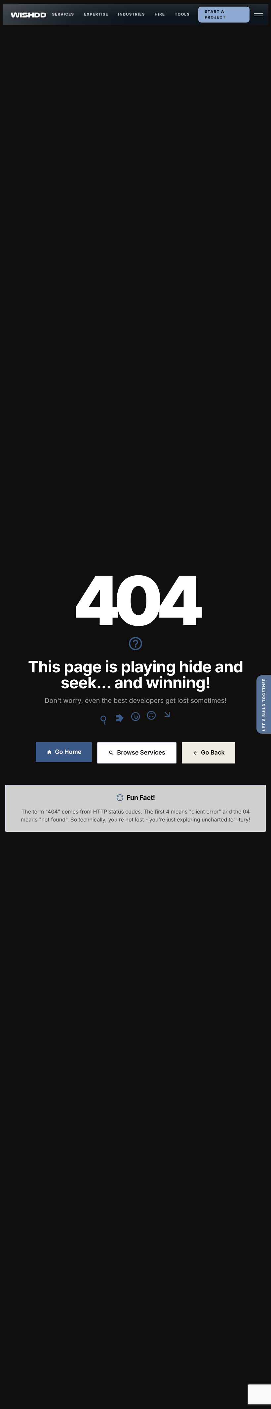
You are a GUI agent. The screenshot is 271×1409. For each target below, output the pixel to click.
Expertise (96, 14)
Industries (131, 14)
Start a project (215, 14)
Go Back (213, 752)
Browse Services (141, 752)
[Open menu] (258, 15)
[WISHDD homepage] (29, 15)
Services (63, 14)
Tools (182, 14)
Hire (160, 14)
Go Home (68, 752)
